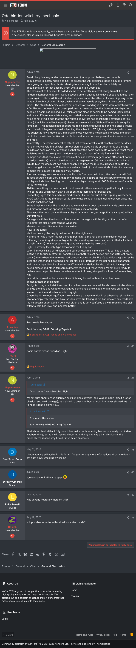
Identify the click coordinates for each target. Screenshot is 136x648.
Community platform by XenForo (35, 643)
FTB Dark (8, 634)
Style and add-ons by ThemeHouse (90, 643)
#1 (133, 72)
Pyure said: (36, 384)
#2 (132, 317)
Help (115, 634)
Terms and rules (84, 634)
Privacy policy (102, 634)
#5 (132, 449)
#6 (132, 472)
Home (74, 590)
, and (53, 334)
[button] (5, 5)
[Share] (128, 72)
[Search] (130, 5)
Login (5, 618)
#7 (133, 494)
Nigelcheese (12, 20)
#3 (132, 346)
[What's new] (124, 5)
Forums (75, 596)
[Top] (128, 634)
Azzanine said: (38, 411)
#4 (132, 378)
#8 (132, 517)
